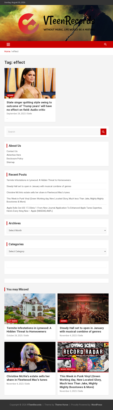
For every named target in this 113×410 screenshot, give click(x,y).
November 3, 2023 (68, 391)
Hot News (12, 321)
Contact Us (12, 151)
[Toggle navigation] (8, 44)
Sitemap (11, 162)
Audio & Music (14, 369)
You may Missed (17, 289)
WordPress (96, 404)
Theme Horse (61, 404)
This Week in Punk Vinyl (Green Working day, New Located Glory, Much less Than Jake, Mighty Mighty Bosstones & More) (81, 382)
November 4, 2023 (68, 335)
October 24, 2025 (15, 335)
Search (103, 132)
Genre (10, 95)
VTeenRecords (34, 404)
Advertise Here (14, 155)
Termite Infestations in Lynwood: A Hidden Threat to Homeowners (39, 180)
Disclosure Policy (15, 158)
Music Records (68, 369)
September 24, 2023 (16, 113)
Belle (29, 113)
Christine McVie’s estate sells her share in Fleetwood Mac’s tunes (38, 192)
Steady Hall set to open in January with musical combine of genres (39, 186)
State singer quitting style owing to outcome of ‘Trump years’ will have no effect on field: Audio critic (29, 106)
